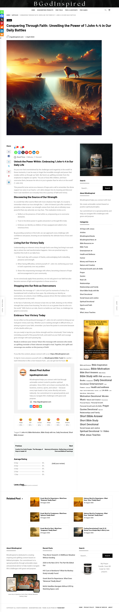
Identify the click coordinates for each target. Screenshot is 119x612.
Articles (9, 20)
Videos (82, 309)
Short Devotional (86, 294)
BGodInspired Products (45, 10)
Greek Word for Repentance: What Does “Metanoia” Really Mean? (53, 499)
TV (101, 431)
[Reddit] (30, 152)
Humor (82, 258)
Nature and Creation (87, 265)
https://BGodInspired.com (59, 354)
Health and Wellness (87, 254)
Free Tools (59, 10)
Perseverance (105, 400)
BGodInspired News (87, 240)
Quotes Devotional (89, 409)
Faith (105, 384)
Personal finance (85, 403)
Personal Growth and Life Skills (91, 269)
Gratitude (88, 387)
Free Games (83, 10)
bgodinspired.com (17, 37)
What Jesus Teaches (87, 312)
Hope (81, 390)
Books (82, 380)
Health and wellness (100, 387)
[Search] (106, 10)
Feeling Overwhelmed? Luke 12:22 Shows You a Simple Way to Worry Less (96, 529)
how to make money (88, 390)
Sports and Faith (86, 305)
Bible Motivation (34, 432)
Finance (82, 387)
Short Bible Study (89, 420)
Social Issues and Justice (89, 298)
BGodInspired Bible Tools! (54, 358)
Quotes (82, 276)
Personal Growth (97, 403)
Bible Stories (102, 372)
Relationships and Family (89, 287)
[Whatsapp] (15, 152)
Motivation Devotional (90, 396)
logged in (24, 485)
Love (110, 390)
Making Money (90, 393)
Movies (105, 396)
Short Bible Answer (91, 416)
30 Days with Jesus (87, 229)
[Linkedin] (34, 152)
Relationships (85, 283)
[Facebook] (19, 152)
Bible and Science (85, 365)
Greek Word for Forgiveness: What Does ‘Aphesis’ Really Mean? (53, 514)
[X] (23, 152)
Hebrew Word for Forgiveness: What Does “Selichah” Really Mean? (96, 514)
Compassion (89, 380)
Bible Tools (84, 247)
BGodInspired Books (87, 236)
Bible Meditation (85, 369)
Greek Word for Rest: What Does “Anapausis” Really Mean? (51, 529)
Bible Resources (86, 243)
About (110, 607)
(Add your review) (58, 463)
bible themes (107, 376)
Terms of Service (101, 607)
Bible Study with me (48, 432)
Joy (100, 390)
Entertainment (85, 251)
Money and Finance (87, 261)
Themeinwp (60, 608)
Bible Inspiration (99, 365)
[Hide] (0, 38)
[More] (37, 152)
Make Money (83, 393)
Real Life (83, 280)
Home (33, 10)
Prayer (82, 272)
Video (106, 431)
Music (83, 399)
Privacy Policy (89, 607)
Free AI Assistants (71, 10)
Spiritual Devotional (87, 302)
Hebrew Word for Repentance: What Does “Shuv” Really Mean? (96, 499)
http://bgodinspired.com (42, 402)
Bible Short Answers (89, 372)
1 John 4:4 (24, 432)
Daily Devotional (62, 432)
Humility (96, 390)
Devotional (84, 384)
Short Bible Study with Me (89, 291)
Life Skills (105, 390)
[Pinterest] (26, 152)
